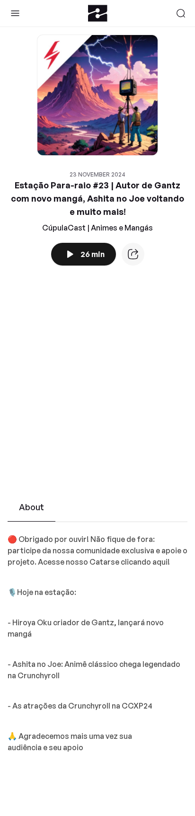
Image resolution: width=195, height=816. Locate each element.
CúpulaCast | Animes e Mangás (97, 227)
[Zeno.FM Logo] (97, 13)
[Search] (180, 13)
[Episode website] (133, 254)
